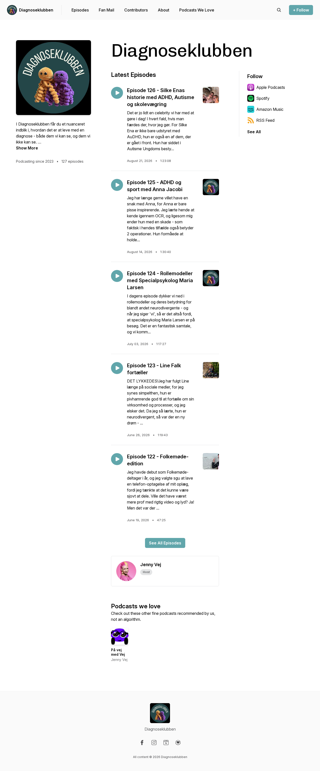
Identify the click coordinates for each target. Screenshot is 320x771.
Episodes (80, 9)
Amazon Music (270, 109)
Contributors (136, 9)
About (163, 9)
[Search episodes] (279, 10)
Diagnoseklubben (36, 9)
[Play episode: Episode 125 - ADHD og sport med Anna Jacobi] (117, 185)
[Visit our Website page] (166, 742)
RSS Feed (265, 120)
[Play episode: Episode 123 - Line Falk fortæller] (117, 368)
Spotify (263, 98)
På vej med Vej (118, 652)
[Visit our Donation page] (178, 742)
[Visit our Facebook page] (142, 742)
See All (254, 131)
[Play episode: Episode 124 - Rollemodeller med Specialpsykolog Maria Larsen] (117, 276)
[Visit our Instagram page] (154, 742)
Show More (27, 147)
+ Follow (301, 9)
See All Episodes (165, 542)
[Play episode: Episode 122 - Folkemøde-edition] (117, 459)
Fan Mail (106, 9)
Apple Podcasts (270, 87)
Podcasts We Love (196, 9)
